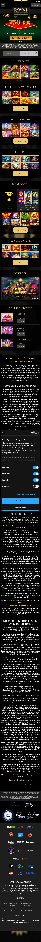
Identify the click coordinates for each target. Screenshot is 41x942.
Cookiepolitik (27, 910)
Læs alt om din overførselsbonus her (20, 780)
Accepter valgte (20, 507)
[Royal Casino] (21, 11)
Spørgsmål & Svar (11, 903)
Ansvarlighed (10, 906)
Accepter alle (20, 501)
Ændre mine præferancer (26, 494)
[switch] (36, 473)
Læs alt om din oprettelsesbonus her (20, 605)
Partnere (9, 910)
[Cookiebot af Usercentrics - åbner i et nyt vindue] (30, 432)
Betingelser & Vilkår (29, 908)
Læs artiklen (20, 296)
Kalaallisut (26, 906)
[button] (3, 5)
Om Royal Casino (11, 908)
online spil (4, 421)
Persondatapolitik (29, 903)
